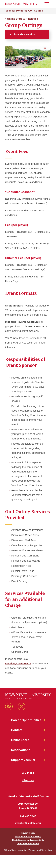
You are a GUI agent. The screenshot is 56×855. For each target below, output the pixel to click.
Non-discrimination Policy (28, 836)
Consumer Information (28, 843)
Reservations (20, 750)
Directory (28, 780)
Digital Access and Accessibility (28, 840)
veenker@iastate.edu (18, 663)
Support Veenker (23, 759)
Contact (16, 730)
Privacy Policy (28, 833)
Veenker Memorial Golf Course (24, 10)
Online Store (20, 740)
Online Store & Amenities (22, 18)
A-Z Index (28, 772)
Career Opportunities (26, 720)
